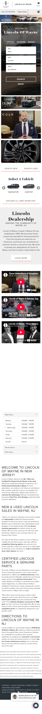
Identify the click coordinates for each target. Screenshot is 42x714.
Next (38, 188)
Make (9, 57)
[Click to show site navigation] (38, 12)
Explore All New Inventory (21, 201)
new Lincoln (30, 517)
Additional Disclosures (11, 688)
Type (9, 48)
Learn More (21, 258)
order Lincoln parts (14, 606)
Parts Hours (9, 452)
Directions (22, 12)
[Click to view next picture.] (39, 102)
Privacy (35, 685)
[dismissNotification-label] (37, 693)
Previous (4, 188)
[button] (8, 12)
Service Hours (10, 447)
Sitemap (28, 685)
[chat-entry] (36, 705)
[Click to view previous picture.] (3, 102)
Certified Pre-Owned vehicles (24, 519)
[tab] (10, 41)
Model (10, 66)
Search (21, 79)
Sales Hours (9, 415)
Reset (21, 84)
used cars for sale (24, 530)
